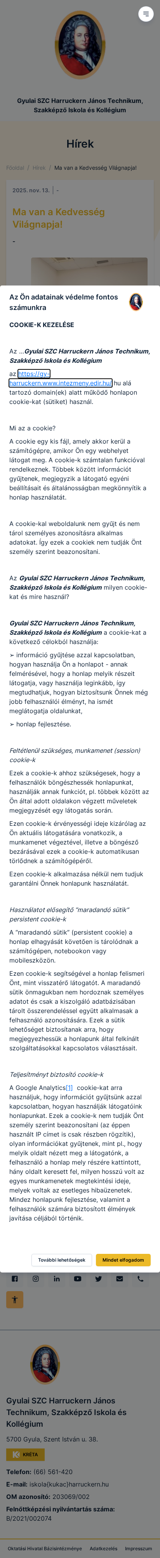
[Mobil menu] (146, 14)
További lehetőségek (61, 1260)
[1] (69, 1087)
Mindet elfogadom (123, 1260)
